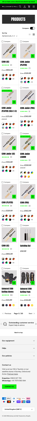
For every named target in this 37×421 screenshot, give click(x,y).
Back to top (18, 332)
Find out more (12, 374)
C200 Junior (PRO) (27, 108)
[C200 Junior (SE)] (9, 143)
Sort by (4, 33)
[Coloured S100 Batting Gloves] (9, 277)
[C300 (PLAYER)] (9, 191)
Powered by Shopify (24, 416)
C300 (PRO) (24, 202)
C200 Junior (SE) (8, 153)
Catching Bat (25, 245)
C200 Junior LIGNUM (25, 155)
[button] (29, 6)
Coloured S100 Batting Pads (26, 290)
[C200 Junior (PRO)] (27, 97)
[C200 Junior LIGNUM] (27, 143)
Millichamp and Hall (12, 416)
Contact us (9, 386)
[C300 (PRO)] (27, 191)
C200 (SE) (5, 61)
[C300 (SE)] (9, 234)
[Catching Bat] (27, 235)
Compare (25, 28)
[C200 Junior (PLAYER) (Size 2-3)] (9, 97)
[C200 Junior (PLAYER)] (27, 51)
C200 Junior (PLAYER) (25, 63)
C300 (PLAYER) (7, 202)
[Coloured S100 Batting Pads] (27, 278)
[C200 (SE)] (9, 51)
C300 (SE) (5, 245)
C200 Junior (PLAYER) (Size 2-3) (9, 109)
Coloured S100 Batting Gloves (8, 290)
